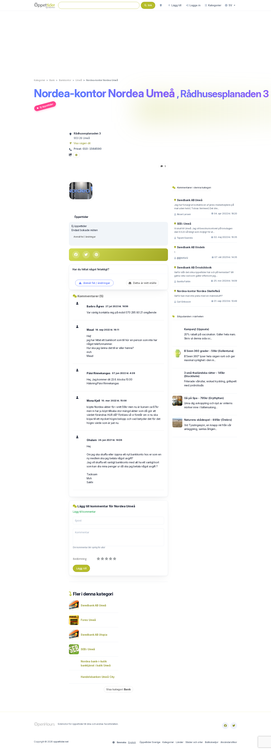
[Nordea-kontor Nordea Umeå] (80, 190)
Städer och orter (194, 742)
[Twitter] (233, 725)
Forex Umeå (88, 619)
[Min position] (160, 5)
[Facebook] (225, 725)
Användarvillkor (228, 742)
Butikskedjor (211, 742)
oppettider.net (61, 741)
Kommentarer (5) (90, 296)
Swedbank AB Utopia (94, 634)
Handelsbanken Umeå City (97, 676)
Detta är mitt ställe (144, 282)
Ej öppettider (46, 106)
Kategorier (168, 742)
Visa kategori (118, 689)
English (132, 742)
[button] (230, 5)
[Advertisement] (135, 41)
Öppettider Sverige (150, 742)
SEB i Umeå (88, 649)
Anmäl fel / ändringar (85, 236)
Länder (179, 742)
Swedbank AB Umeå (93, 605)
